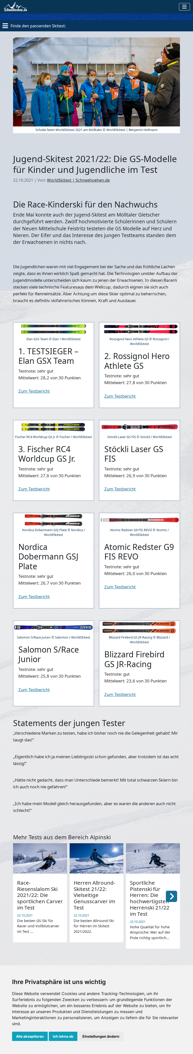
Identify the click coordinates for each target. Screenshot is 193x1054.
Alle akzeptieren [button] (30, 1036)
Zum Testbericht (34, 391)
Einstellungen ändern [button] (100, 1036)
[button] (171, 895)
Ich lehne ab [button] (63, 1036)
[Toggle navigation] (184, 7)
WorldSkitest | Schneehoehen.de (78, 180)
